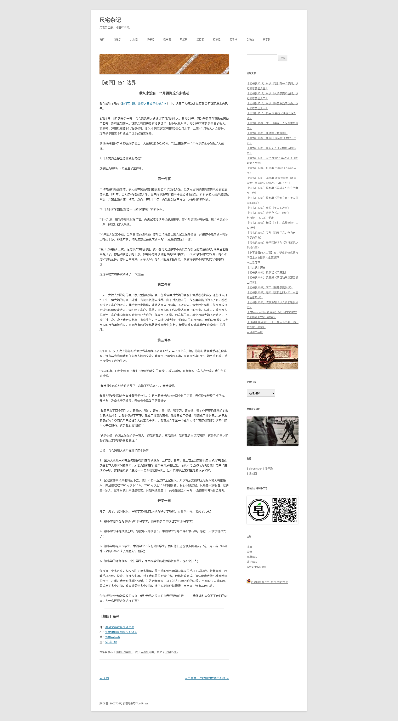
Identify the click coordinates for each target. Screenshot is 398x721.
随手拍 (233, 39)
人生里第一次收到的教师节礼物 (207, 678)
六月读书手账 (255, 332)
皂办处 (250, 39)
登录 (249, 551)
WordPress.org (256, 566)
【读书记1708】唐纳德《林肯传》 (267, 133)
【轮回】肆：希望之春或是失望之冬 (144, 104)
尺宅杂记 (110, 20)
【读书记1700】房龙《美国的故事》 (268, 208)
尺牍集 (183, 39)
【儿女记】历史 (256, 267)
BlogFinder (255, 468)
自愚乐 (117, 39)
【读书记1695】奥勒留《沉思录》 (267, 272)
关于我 (266, 39)
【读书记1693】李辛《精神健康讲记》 (270, 287)
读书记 (150, 39)
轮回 (168, 652)
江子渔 (269, 468)
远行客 (200, 39)
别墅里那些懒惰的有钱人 (121, 632)
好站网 (253, 473)
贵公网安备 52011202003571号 (269, 582)
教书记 (167, 39)
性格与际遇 (112, 637)
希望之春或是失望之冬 (119, 627)
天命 (104, 678)
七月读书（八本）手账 (260, 218)
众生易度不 (253, 262)
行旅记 (217, 39)
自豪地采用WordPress (135, 703)
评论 (252, 561)
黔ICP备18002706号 (111, 703)
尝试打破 (111, 642)
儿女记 (134, 39)
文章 (252, 556)
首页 (102, 39)
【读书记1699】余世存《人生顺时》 (268, 213)
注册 (249, 547)
